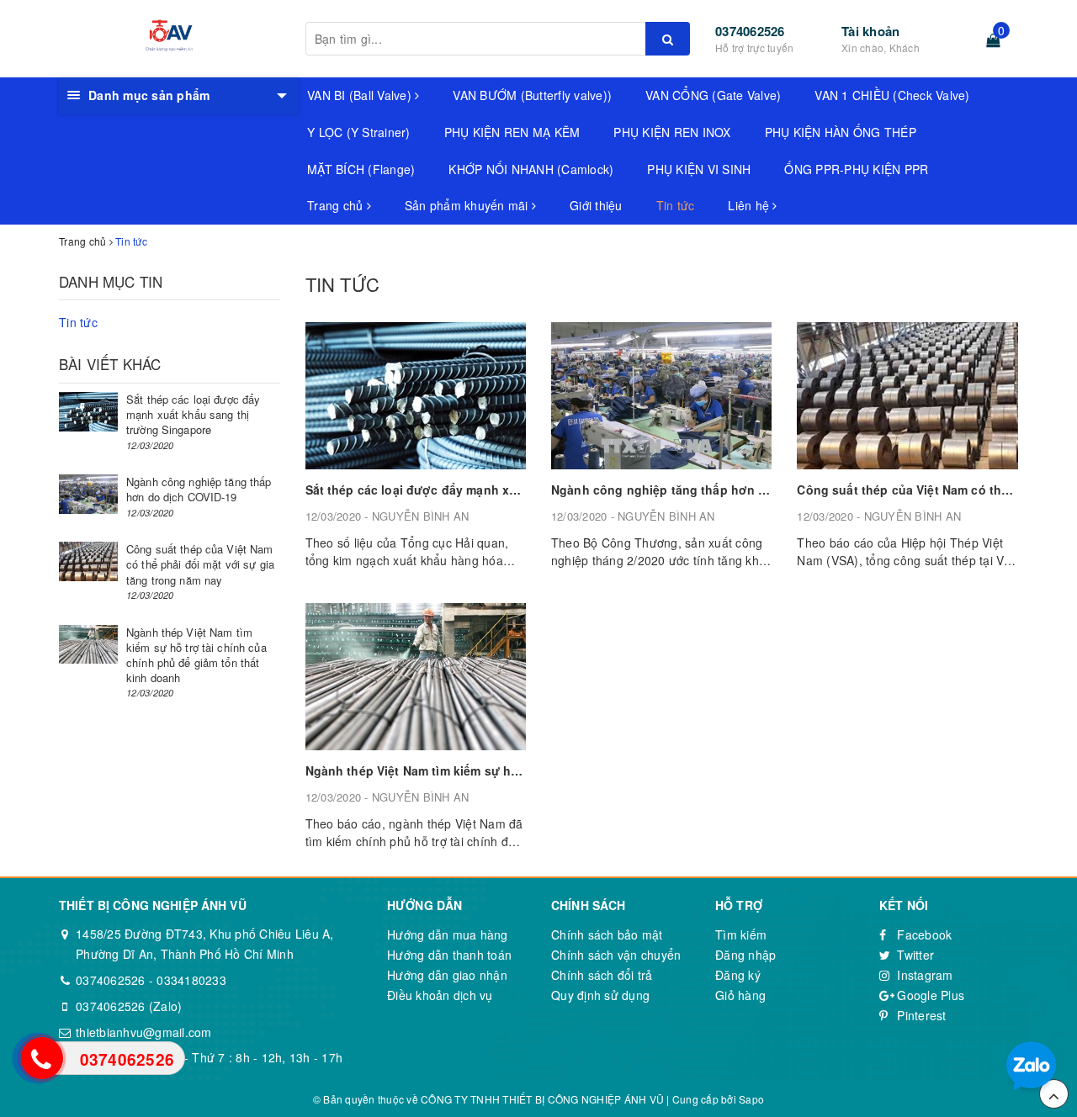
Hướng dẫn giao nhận (447, 974)
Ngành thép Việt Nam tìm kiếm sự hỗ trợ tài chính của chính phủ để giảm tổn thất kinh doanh (196, 655)
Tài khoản (870, 31)
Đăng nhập (745, 954)
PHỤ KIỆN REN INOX (671, 132)
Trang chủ (337, 205)
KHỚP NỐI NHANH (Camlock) (530, 169)
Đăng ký (738, 974)
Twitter (914, 954)
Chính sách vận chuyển (616, 954)
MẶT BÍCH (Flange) (361, 169)
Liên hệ (750, 205)
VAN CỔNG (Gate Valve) (713, 95)
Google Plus (929, 995)
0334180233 (191, 979)
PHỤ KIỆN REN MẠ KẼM (512, 132)
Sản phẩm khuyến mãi (468, 205)
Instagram (923, 974)
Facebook (923, 934)
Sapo (751, 1099)
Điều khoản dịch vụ (440, 995)
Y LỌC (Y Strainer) (359, 132)
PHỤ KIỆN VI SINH (699, 169)
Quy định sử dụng (600, 995)
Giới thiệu (596, 205)
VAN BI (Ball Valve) (361, 95)
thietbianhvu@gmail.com (144, 1032)
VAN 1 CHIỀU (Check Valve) (891, 95)
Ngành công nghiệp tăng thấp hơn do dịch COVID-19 (706, 489)
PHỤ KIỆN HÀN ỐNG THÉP (840, 132)
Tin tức (675, 205)
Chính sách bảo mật (607, 934)
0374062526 (750, 31)
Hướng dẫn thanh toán (449, 954)
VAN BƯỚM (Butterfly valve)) (532, 95)
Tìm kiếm (741, 934)
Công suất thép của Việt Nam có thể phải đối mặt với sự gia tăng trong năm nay (200, 564)
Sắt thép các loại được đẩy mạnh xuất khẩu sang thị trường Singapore (512, 489)
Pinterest (920, 1015)
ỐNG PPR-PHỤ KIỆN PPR (856, 169)
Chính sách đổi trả (602, 974)
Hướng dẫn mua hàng (447, 934)
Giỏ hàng (740, 995)
